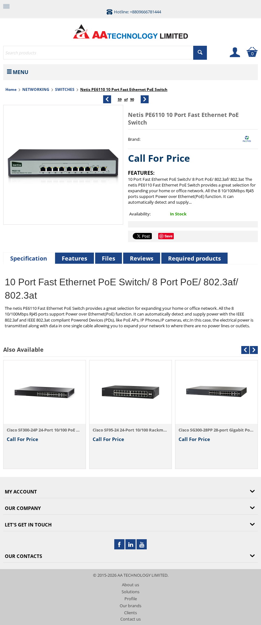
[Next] (145, 99)
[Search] (200, 53)
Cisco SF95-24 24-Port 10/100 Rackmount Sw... (130, 430)
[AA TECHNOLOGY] (130, 30)
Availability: (140, 214)
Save (169, 236)
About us (130, 585)
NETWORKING (35, 89)
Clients (130, 612)
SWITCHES (64, 89)
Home (11, 89)
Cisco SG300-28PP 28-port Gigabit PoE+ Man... (216, 430)
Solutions (130, 591)
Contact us (130, 619)
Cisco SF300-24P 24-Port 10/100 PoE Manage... (44, 430)
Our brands (130, 605)
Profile (130, 598)
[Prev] (107, 99)
